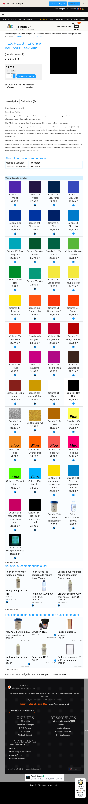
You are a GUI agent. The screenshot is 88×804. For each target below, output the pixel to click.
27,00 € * (35, 201)
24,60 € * (35, 284)
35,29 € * (35, 456)
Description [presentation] (12, 101)
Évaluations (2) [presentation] (28, 101)
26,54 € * (35, 399)
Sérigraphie (25, 721)
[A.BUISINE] (10, 26)
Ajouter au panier (26, 76)
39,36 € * (73, 314)
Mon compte (60, 9)
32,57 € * (35, 426)
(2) (17, 59)
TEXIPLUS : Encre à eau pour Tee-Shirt (23, 45)
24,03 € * (54, 286)
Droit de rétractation (63, 735)
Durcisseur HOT (40, 657)
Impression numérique (25, 725)
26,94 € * (73, 201)
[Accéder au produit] (18, 582)
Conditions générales (63, 731)
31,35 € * (15, 201)
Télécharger (35, 162)
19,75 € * (73, 399)
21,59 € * (54, 201)
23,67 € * (73, 229)
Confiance (25, 741)
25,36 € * (15, 258)
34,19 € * (15, 488)
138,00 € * (15, 554)
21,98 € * (54, 399)
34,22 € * (73, 428)
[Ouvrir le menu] (2, 14)
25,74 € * (35, 258)
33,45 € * (54, 229)
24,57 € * (35, 314)
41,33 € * (54, 428)
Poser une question (30, 86)
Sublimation (25, 731)
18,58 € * (54, 524)
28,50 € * (73, 343)
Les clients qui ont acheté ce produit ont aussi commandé (42, 614)
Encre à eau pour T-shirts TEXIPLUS (51, 674)
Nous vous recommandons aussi (26, 566)
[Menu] (84, 779)
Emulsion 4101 (39, 632)
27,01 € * (54, 343)
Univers (25, 718)
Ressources (63, 718)
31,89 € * (35, 371)
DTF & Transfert (25, 728)
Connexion (71, 9)
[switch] (80, 795)
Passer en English (58, 3)
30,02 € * (15, 428)
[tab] (12, 101)
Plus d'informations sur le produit (26, 158)
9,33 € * (73, 524)
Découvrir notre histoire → (22, 710)
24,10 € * (35, 343)
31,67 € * (35, 229)
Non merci (74, 3)
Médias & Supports (25, 735)
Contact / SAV (63, 725)
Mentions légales (63, 728)
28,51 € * (15, 525)
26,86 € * (54, 491)
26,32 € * (54, 258)
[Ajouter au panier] (15, 205)
